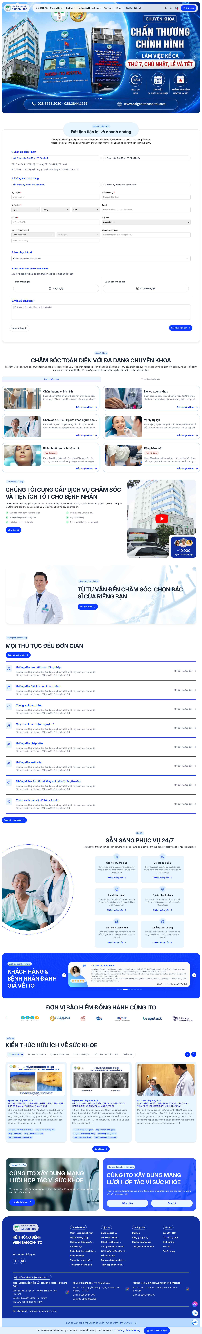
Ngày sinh (16, 205)
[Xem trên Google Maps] (67, 1292)
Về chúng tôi (13, 530)
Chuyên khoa (56, 8)
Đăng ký (172, 1203)
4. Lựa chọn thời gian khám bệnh (29, 268)
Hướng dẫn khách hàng (88, 8)
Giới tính (105, 218)
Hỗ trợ (118, 8)
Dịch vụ (69, 8)
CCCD (14, 218)
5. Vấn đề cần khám (23, 301)
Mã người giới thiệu (110, 230)
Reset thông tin (19, 328)
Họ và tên (16, 192)
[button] (195, 57)
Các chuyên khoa (51, 379)
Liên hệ (137, 8)
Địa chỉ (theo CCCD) (20, 230)
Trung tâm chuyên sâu (150, 379)
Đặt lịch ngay (86, 606)
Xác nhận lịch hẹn (179, 328)
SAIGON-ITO (42, 8)
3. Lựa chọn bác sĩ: (21, 252)
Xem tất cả (99, 1149)
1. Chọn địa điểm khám (23, 151)
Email (104, 205)
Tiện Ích (107, 8)
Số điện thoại (108, 192)
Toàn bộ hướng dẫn (16, 655)
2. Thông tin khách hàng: (25, 178)
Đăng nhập (127, 1203)
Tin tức (129, 8)
